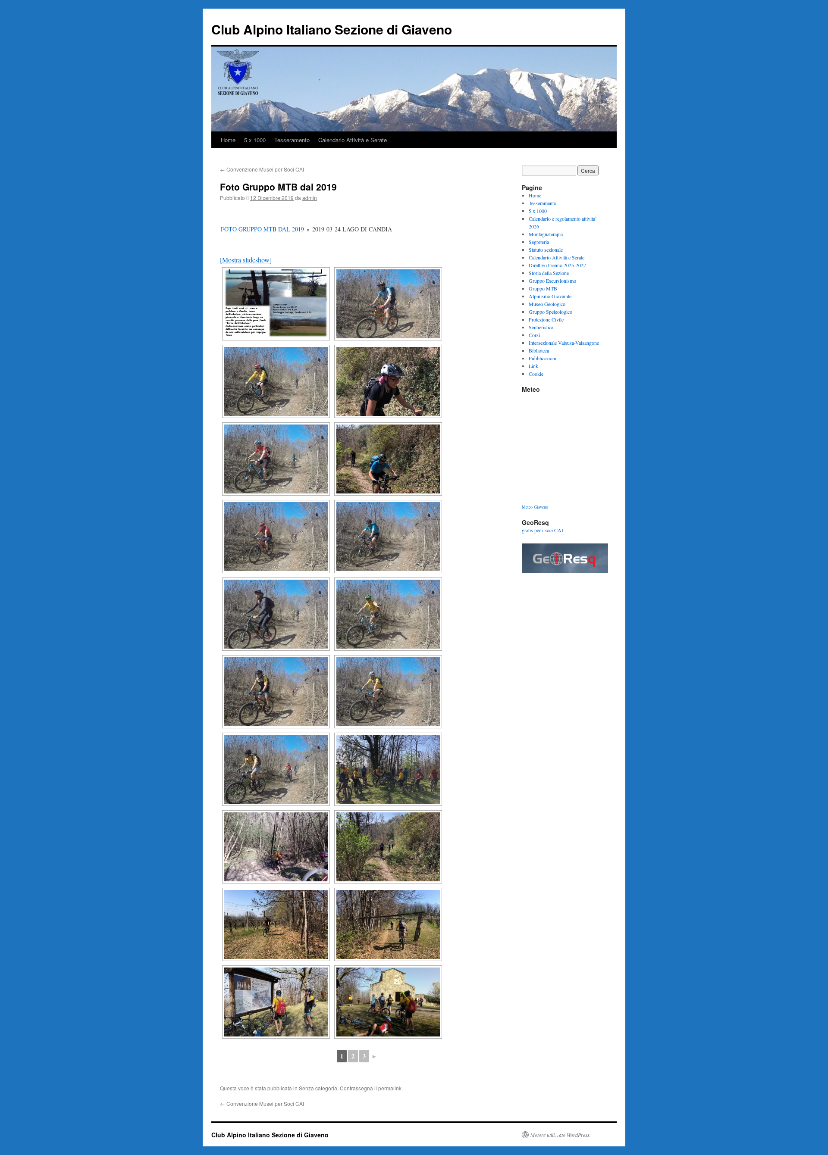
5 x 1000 (255, 140)
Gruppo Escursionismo (552, 280)
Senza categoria (318, 1088)
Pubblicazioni (542, 358)
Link (533, 365)
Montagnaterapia (546, 234)
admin (309, 197)
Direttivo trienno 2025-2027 (557, 265)
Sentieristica (541, 327)
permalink (389, 1088)
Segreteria (539, 241)
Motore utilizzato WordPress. (560, 1134)
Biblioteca (539, 350)
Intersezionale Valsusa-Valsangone (564, 342)
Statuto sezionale (546, 249)
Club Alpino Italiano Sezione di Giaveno (331, 29)
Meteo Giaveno (535, 507)
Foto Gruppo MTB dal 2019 (262, 229)
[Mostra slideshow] (246, 259)
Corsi (534, 334)
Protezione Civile (546, 319)
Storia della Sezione (549, 272)
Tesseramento (292, 140)
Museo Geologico (547, 303)
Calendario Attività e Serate (352, 140)
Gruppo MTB (543, 288)
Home (228, 140)
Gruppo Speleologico (550, 311)
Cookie (536, 373)
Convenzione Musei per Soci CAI (262, 169)
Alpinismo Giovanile (550, 296)
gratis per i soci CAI (542, 530)
